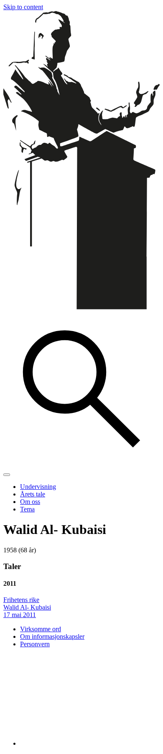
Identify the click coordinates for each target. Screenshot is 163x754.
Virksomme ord (40, 629)
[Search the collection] (81, 464)
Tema (27, 509)
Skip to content (23, 6)
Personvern (35, 644)
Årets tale (32, 494)
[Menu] (6, 474)
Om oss (30, 501)
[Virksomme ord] (81, 307)
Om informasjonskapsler (52, 636)
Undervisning (38, 486)
